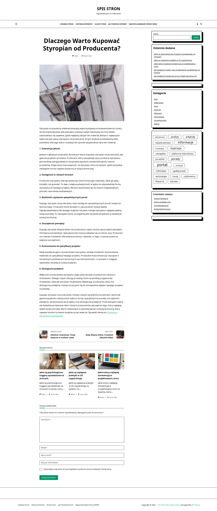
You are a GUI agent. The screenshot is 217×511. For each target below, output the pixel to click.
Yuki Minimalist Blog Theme (169, 505)
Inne (156, 106)
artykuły (190, 136)
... (64, 389)
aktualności (160, 137)
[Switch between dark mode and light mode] (197, 24)
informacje (185, 142)
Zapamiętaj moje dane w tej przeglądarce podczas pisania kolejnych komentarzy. (77, 469)
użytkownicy (189, 176)
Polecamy (158, 113)
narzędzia (161, 153)
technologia (161, 176)
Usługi (156, 124)
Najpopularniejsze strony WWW (143, 24)
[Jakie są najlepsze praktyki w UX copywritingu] (82, 361)
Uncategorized (160, 120)
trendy (175, 176)
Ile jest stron (100, 24)
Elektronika (158, 103)
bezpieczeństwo (163, 142)
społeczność (179, 170)
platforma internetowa (182, 153)
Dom (156, 99)
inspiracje (175, 148)
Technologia (159, 117)
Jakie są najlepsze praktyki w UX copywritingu (77, 375)
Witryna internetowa (49, 462)
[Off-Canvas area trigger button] (16, 24)
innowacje (159, 148)
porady (175, 159)
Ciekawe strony (67, 24)
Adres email (46, 455)
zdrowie (174, 181)
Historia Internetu (84, 24)
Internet (157, 110)
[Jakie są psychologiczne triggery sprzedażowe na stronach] (52, 361)
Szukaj (155, 34)
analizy (175, 136)
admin (76, 56)
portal (162, 164)
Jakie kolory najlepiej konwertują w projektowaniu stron (108, 375)
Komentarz (46, 419)
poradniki (160, 159)
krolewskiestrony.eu (162, 209)
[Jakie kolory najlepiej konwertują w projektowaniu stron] (111, 361)
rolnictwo (161, 171)
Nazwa (44, 447)
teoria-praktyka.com (162, 202)
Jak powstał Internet (117, 24)
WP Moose (196, 505)
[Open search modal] (201, 24)
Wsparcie (159, 181)
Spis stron (108, 8)
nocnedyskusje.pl (161, 205)
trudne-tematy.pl (161, 198)
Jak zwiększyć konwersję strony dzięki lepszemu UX (175, 76)
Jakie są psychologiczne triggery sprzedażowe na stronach (51, 375)
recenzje (179, 165)
